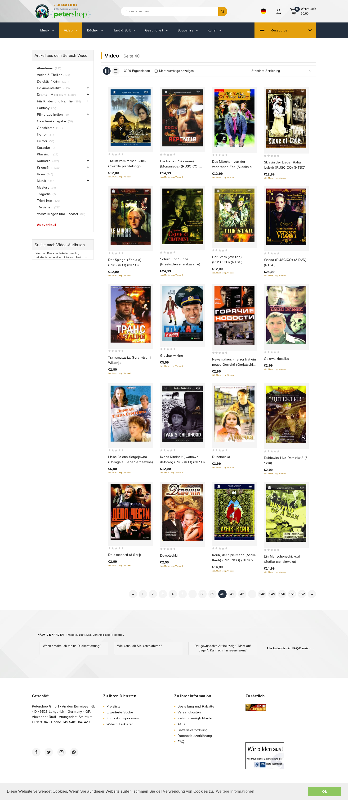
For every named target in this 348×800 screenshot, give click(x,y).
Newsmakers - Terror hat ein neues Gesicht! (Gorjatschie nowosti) (234, 364)
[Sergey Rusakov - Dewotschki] (182, 512)
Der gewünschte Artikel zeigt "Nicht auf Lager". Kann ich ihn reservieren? (223, 648)
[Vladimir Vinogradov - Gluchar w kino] (182, 313)
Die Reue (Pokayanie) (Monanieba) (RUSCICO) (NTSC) (179, 166)
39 (212, 594)
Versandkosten (189, 712)
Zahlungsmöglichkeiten (196, 718)
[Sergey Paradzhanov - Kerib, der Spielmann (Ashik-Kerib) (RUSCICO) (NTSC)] (234, 512)
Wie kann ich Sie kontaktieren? (139, 646)
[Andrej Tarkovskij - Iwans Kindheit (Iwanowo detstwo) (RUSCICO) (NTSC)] (182, 414)
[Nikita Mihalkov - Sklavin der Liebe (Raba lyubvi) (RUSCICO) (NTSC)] (286, 118)
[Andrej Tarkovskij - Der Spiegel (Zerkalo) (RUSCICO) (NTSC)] (131, 217)
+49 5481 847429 (66, 5)
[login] (279, 11)
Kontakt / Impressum (123, 718)
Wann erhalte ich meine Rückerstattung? (72, 646)
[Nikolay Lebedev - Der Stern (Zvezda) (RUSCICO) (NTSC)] (234, 215)
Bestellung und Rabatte (196, 706)
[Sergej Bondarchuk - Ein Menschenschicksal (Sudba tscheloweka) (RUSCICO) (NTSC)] (286, 513)
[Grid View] (107, 71)
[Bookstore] (63, 11)
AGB (181, 724)
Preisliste (114, 706)
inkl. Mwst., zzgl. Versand (119, 177)
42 (242, 594)
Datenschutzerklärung (195, 736)
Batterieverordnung (193, 730)
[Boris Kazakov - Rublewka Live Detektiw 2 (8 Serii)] (286, 414)
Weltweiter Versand (67, 9)
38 (203, 594)
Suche (222, 11)
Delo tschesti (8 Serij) (124, 555)
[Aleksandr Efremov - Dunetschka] (234, 414)
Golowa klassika (276, 358)
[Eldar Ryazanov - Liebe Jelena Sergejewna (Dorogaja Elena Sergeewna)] (131, 414)
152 (302, 594)
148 (262, 594)
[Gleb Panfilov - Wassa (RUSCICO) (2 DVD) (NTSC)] (286, 217)
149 (272, 594)
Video (112, 56)
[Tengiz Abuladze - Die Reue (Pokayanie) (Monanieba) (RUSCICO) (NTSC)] (182, 117)
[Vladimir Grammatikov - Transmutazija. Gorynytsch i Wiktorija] (131, 314)
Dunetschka (221, 457)
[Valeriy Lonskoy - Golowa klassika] (286, 315)
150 (282, 594)
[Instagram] (61, 752)
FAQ (181, 741)
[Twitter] (49, 752)
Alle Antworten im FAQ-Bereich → (290, 648)
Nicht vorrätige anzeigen (176, 71)
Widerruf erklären (120, 724)
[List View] (116, 71)
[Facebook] (36, 752)
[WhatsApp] (74, 752)
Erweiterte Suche (120, 712)
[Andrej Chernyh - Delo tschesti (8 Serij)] (131, 512)
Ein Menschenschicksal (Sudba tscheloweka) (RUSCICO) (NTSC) (282, 561)
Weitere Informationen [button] (235, 791)
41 (232, 594)
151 (292, 594)
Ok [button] (324, 791)
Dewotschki (169, 555)
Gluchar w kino (171, 355)
